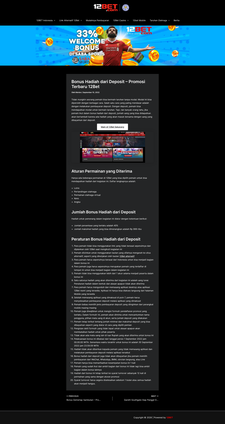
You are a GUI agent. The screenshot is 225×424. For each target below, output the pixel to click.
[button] (54, 20)
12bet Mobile (139, 20)
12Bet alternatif (127, 256)
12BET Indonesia (44, 20)
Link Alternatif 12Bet (69, 20)
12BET (169, 417)
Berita (176, 20)
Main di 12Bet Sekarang (112, 127)
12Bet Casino (119, 20)
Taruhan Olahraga (158, 20)
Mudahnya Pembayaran (97, 20)
